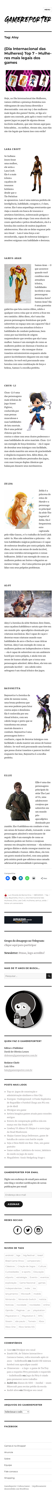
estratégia (21, 1277)
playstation (39, 1310)
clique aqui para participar (20, 945)
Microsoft (26, 1294)
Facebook (11, 1426)
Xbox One (10, 1327)
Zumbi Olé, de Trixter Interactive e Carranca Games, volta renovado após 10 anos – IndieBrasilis (27, 1357)
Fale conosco (11, 1471)
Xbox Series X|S (27, 1327)
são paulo (20, 1321)
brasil (40, 1255)
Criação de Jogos (26, 1266)
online (46, 1305)
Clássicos (10, 1266)
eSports (9, 1277)
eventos (44, 1277)
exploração (11, 1283)
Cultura (42, 1266)
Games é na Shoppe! (15, 1446)
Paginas (20, 1310)
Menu (47, 10)
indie (27, 1288)
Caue (9, 1350)
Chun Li (21, 898)
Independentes (13, 1288)
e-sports (26, 1272)
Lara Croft (22, 900)
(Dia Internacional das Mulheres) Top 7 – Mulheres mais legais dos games (28, 55)
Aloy (6, 898)
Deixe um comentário (13, 903)
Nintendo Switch (27, 1299)
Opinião (9, 1310)
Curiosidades (12, 1272)
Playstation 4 (12, 1316)
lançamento (11, 1294)
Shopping (9, 1478)
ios (34, 1288)
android (9, 1255)
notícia (42, 1299)
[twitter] (28, 1230)
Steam (8, 1321)
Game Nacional (27, 1283)
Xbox (41, 1321)
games (41, 1283)
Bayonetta (13, 898)
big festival (29, 1255)
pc (29, 1310)
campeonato (33, 1261)
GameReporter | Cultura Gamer (17, 1486)
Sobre (7, 1458)
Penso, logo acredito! (32, 953)
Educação (38, 1272)
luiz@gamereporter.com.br (18, 1070)
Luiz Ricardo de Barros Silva (19, 895)
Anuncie (8, 1452)
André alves (13, 1390)
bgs (18, 1255)
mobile (37, 1294)
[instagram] (38, 1230)
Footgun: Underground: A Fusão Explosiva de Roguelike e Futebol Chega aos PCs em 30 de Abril (29, 1103)
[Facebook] (18, 1230)
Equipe (8, 1465)
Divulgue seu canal (25, 1350)
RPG (40, 1316)
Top (46, 895)
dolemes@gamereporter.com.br (20, 1055)
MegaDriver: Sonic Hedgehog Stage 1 (26, 1157)
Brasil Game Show (14, 1261)
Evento (33, 1277)
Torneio (32, 1321)
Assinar (13, 1204)
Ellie (15, 900)
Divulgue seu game (16, 1110)
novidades (34, 1305)
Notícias (9, 1305)
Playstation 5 (28, 1316)
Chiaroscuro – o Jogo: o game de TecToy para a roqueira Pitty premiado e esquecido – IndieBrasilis (29, 1372)
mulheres (30, 900)
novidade (21, 1305)
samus (38, 900)
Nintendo (10, 1299)
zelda (44, 900)
